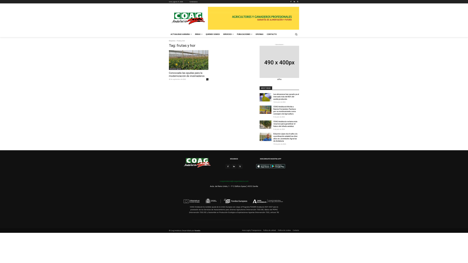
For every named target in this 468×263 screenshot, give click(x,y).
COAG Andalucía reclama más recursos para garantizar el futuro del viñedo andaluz (285, 124)
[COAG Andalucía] (188, 18)
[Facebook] (291, 1)
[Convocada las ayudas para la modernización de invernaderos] (188, 60)
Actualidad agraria (175, 69)
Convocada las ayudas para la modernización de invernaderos (187, 74)
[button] (296, 34)
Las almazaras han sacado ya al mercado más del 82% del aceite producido (286, 96)
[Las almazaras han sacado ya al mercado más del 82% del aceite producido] (265, 97)
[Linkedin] (294, 1)
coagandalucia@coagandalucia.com (234, 181)
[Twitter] (297, 1)
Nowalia (197, 231)
